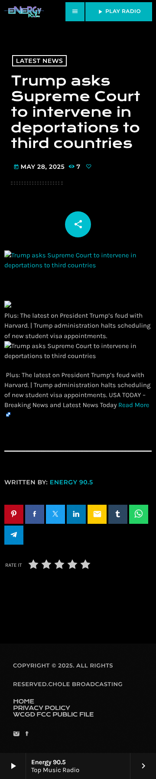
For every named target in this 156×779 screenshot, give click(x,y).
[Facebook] (26, 734)
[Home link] (24, 12)
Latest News (39, 61)
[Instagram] (16, 734)
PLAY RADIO (119, 11)
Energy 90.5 (71, 482)
